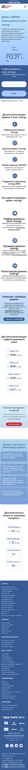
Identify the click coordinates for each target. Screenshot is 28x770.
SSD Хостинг (5, 611)
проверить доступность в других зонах (14, 75)
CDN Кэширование (14, 539)
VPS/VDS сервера (7, 591)
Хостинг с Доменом (8, 609)
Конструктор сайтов (8, 666)
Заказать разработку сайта (10, 674)
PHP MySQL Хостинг (8, 597)
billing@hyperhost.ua (12, 311)
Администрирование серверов (11, 664)
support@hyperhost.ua (10, 760)
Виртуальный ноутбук (8, 672)
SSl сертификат (14, 527)
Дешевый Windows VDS (9, 603)
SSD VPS (4, 613)
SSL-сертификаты (7, 658)
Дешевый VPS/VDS (7, 601)
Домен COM (5, 627)
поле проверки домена (14, 252)
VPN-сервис (5, 654)
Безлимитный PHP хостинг (10, 589)
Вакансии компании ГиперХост (11, 692)
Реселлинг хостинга (8, 707)
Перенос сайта (6, 670)
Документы (5, 690)
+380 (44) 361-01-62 (8, 756)
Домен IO (5, 633)
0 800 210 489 (14, 2)
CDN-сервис (5, 656)
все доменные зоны (19, 255)
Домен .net (14, 351)
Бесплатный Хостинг (8, 642)
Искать (14, 93)
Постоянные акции (8, 686)
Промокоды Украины (8, 698)
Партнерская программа (9, 705)
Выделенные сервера (8, 595)
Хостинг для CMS (7, 660)
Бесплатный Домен (8, 646)
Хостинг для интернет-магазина (12, 615)
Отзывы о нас (6, 694)
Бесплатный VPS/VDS (8, 640)
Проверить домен (7, 625)
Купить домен (6, 623)
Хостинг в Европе (7, 607)
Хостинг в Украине (7, 605)
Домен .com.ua (14, 374)
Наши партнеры (7, 709)
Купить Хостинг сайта (8, 587)
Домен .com (13, 362)
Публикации (5, 684)
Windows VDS (6, 593)
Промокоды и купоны (8, 696)
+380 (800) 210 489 (14, 754)
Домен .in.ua (14, 386)
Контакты (4, 682)
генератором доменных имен (16, 228)
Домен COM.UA (6, 631)
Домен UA (5, 629)
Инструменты (6, 668)
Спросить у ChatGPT (13, 319)
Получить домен (14, 424)
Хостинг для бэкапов (8, 662)
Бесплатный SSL (7, 644)
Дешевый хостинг (7, 599)
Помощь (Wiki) (6, 688)
